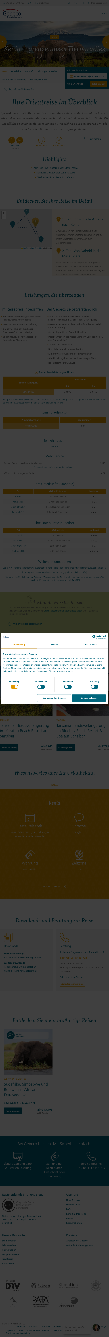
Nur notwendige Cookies (54, 698)
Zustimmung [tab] (19, 645)
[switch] (41, 687)
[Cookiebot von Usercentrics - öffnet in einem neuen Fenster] (94, 637)
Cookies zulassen (89, 698)
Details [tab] (54, 645)
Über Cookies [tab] (90, 645)
